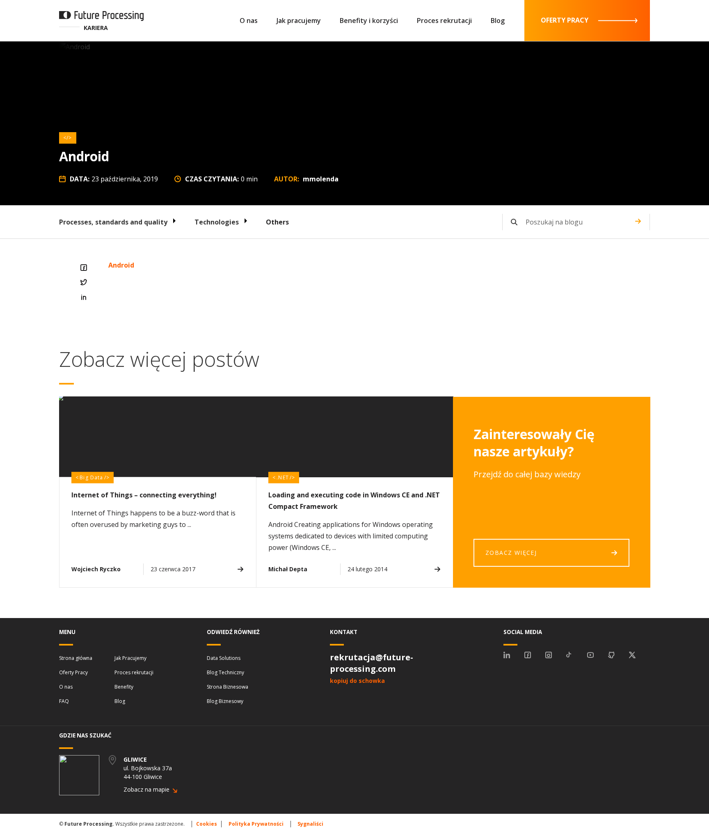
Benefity (123, 686)
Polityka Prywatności (256, 823)
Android (121, 265)
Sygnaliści (310, 823)
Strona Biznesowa (227, 686)
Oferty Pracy (73, 672)
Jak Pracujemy (130, 658)
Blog (498, 20)
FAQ (64, 701)
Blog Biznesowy (225, 701)
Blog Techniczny (225, 672)
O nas (249, 20)
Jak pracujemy (299, 20)
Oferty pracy (564, 20)
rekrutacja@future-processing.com (371, 663)
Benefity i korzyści (369, 20)
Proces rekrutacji (444, 20)
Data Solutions (223, 658)
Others (277, 222)
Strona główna (75, 658)
